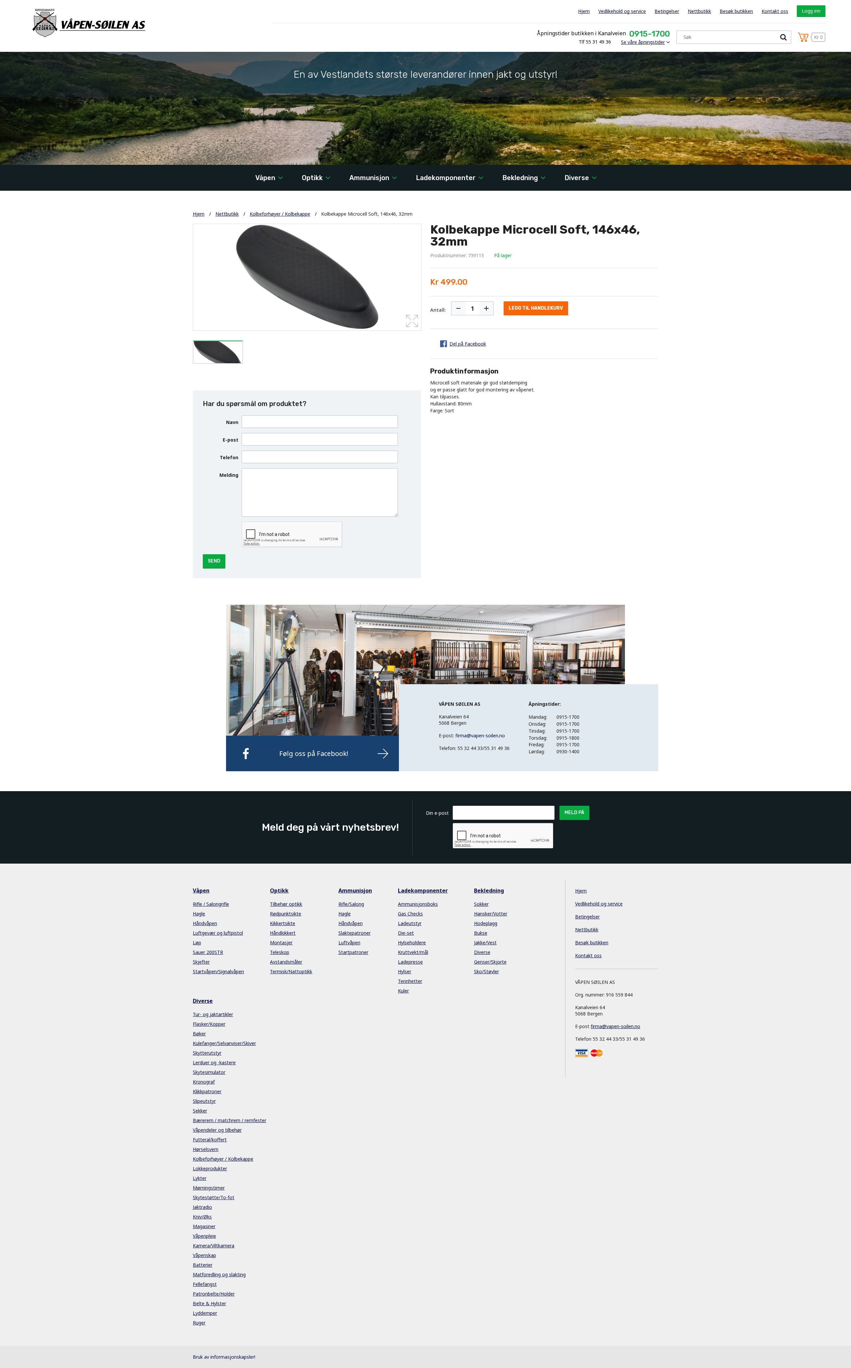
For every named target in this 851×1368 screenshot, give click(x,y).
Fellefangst (205, 1284)
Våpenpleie (204, 1236)
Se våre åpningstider (643, 42)
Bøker (199, 1033)
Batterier (202, 1265)
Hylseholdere (412, 942)
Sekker (200, 1110)
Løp (197, 942)
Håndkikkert (283, 933)
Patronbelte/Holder (214, 1294)
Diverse (576, 178)
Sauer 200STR (208, 952)
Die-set (406, 933)
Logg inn (811, 11)
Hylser (404, 971)
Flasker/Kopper (209, 1024)
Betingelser (667, 11)
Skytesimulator (209, 1072)
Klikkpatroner (207, 1091)
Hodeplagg (485, 923)
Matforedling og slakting (219, 1274)
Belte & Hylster (209, 1303)
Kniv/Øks (202, 1216)
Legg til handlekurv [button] (536, 308)
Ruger (199, 1322)
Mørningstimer (209, 1188)
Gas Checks (410, 913)
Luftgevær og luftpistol (218, 933)
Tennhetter (410, 981)
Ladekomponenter (446, 178)
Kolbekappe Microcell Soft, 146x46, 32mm (367, 214)
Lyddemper (205, 1313)
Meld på (574, 812)
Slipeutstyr (204, 1101)
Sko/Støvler (486, 971)
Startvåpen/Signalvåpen (218, 971)
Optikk (312, 178)
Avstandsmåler (286, 962)
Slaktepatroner (354, 933)
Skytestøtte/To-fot (213, 1197)
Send (214, 561)
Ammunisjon (369, 178)
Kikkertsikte (282, 923)
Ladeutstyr (410, 923)
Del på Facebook (467, 344)
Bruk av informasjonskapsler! (224, 1357)
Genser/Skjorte (490, 962)
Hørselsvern (205, 1149)
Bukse (480, 933)
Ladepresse (410, 962)
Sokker (481, 904)
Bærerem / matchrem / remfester (229, 1120)
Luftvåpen (349, 942)
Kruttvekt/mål (413, 952)
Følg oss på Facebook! (313, 753)
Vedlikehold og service (622, 11)
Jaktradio (202, 1207)
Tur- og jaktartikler (213, 1014)
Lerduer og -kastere (214, 1062)
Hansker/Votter (490, 913)
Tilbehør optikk (286, 904)
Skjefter (201, 962)
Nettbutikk (699, 11)
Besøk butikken (736, 11)
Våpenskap (204, 1255)
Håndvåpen (205, 923)
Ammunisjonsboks (418, 904)
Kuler (403, 991)
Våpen (265, 178)
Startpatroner (353, 952)
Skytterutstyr (207, 1053)
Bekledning (520, 178)
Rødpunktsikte (285, 913)
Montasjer (281, 942)
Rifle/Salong (351, 904)
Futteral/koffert (210, 1139)
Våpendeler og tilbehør (217, 1130)
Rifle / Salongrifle (211, 904)
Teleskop (279, 952)
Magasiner (204, 1226)
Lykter (199, 1178)
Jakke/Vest (485, 942)
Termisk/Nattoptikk (291, 971)
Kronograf (204, 1082)
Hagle (199, 913)
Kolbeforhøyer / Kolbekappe (280, 214)
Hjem (584, 11)
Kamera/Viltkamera (213, 1245)
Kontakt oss (775, 11)
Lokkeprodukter (210, 1168)
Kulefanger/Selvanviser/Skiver (224, 1043)
